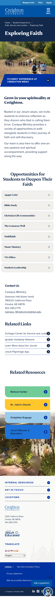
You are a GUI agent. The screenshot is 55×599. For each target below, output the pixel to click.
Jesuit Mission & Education (20, 432)
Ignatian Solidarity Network (19, 339)
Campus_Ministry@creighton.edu (23, 312)
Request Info (28, 2)
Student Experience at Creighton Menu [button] (22, 80)
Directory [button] (26, 86)
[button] (27, 482)
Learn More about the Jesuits (21, 345)
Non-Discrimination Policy (28, 566)
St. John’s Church (20, 404)
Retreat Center (18, 392)
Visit (40, 2)
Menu (48, 13)
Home (7, 22)
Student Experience (21, 22)
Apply (49, 2)
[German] (12, 551)
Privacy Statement (14, 573)
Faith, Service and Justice (16, 25)
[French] (9, 551)
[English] (6, 551)
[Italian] (14, 551)
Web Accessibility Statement (19, 580)
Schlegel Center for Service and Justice (27, 333)
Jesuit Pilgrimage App (17, 352)
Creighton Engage (21, 417)
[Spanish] (17, 551)
